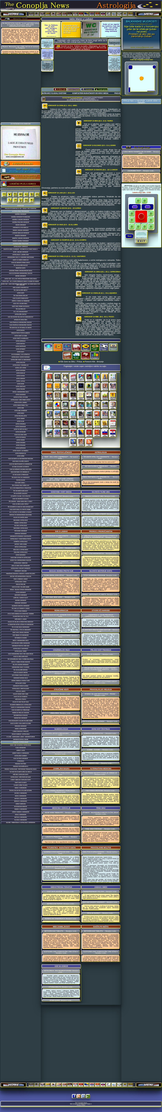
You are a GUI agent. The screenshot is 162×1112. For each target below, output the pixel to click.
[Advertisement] (20, 88)
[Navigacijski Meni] (149, 14)
